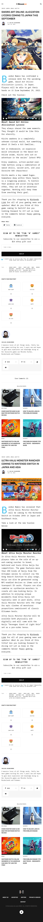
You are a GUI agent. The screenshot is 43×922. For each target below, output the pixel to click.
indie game (27, 267)
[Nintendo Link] (21, 4)
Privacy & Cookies (34, 897)
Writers (23, 897)
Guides (25, 408)
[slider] (13, 118)
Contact (23, 902)
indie (19, 267)
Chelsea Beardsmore (14, 22)
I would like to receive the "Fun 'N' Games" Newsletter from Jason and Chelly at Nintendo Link (23, 259)
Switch (17, 8)
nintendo (11, 268)
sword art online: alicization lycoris (20, 271)
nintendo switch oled (29, 270)
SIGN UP (21, 254)
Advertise (14, 897)
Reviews (4, 408)
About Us (5, 897)
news (33, 267)
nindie (38, 267)
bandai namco (12, 267)
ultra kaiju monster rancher (17, 698)
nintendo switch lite (15, 270)
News (12, 8)
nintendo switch (30, 268)
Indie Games (6, 8)
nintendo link (20, 268)
